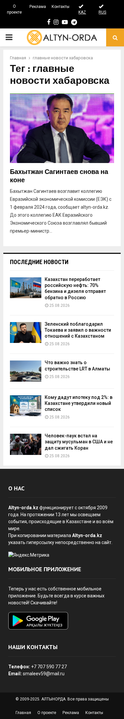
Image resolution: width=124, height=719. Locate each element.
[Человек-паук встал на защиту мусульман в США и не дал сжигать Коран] (25, 444)
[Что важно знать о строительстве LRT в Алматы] (25, 370)
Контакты (60, 6)
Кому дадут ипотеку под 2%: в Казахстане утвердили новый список (78, 403)
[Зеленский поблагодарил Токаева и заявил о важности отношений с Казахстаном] (25, 332)
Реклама (37, 6)
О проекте (14, 9)
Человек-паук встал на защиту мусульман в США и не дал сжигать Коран (79, 441)
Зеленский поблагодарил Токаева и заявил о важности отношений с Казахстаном (78, 330)
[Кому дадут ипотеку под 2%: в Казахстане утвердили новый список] (25, 405)
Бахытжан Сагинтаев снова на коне (59, 176)
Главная (23, 712)
